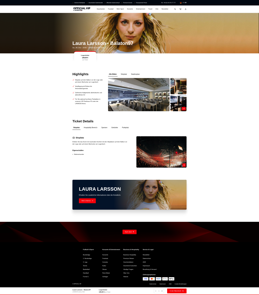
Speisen (104, 127)
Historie (125, 276)
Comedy (105, 262)
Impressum (146, 265)
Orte (157, 9)
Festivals (105, 258)
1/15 (184, 108)
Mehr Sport (120, 9)
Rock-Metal (106, 273)
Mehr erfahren (87, 200)
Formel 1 (86, 276)
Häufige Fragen (128, 269)
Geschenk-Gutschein (130, 265)
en (183, 2)
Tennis (85, 265)
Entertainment (140, 9)
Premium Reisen (128, 258)
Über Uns (126, 273)
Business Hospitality (129, 255)
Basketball (86, 269)
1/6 (184, 165)
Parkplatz (125, 127)
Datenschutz (147, 258)
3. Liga (85, 262)
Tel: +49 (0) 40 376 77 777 (168, 2)
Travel (150, 9)
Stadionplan (135, 74)
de (186, 2)
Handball (86, 273)
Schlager (105, 276)
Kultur (104, 265)
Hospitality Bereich (90, 127)
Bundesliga (86, 255)
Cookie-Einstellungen (181, 284)
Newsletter (165, 9)
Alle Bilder (113, 74)
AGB (144, 262)
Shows (104, 269)
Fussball (110, 9)
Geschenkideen (128, 262)
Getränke (114, 127)
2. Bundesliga (87, 258)
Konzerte (130, 9)
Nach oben (129, 232)
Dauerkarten (101, 9)
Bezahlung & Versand (150, 269)
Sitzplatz (124, 74)
